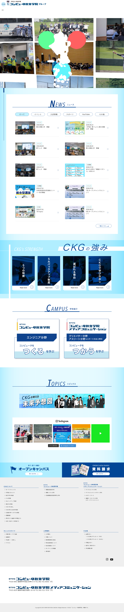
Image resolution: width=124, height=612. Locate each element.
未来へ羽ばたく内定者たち (12, 521)
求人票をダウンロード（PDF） (94, 536)
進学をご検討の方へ (91, 545)
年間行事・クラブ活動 (11, 534)
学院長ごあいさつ (10, 492)
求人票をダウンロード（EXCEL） (95, 539)
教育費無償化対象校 (51, 540)
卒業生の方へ (89, 542)
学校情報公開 (89, 548)
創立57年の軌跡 (10, 495)
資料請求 (48, 551)
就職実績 (8, 515)
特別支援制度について (51, 542)
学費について (49, 537)
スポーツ (70, 114)
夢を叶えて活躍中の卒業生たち (13, 518)
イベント (38, 114)
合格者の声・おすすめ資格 (12, 512)
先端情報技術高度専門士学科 (53, 495)
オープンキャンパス (11, 489)
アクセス (8, 542)
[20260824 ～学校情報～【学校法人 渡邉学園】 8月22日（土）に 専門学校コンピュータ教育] (23, 433)
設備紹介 (8, 537)
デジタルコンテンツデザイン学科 (94, 492)
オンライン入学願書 (51, 548)
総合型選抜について (51, 545)
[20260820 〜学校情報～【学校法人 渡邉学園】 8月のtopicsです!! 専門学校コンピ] (81, 433)
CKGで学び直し (10, 507)
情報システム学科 (50, 492)
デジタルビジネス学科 (91, 489)
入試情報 (54, 114)
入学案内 (48, 534)
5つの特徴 (8, 498)
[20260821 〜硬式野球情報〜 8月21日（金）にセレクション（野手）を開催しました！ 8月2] (43, 433)
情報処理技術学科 (50, 489)
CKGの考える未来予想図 (12, 509)
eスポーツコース (90, 495)
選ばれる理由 (9, 504)
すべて (22, 114)
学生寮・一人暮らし (11, 540)
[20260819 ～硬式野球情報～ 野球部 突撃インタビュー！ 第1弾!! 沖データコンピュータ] (100, 433)
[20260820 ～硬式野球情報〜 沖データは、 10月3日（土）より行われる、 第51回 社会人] (62, 433)
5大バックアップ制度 (11, 501)
